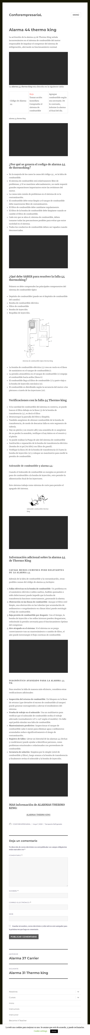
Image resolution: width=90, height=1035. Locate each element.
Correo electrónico (20, 903)
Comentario (15, 855)
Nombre (14, 891)
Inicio (11, 1003)
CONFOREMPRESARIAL (22, 824)
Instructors (14, 1009)
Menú (76, 15)
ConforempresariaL (25, 15)
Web (11, 914)
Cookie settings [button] (40, 1031)
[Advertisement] (38, 68)
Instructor (13, 1015)
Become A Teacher (18, 1020)
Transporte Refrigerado (53, 824)
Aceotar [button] (54, 1031)
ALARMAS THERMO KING (38, 814)
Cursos (12, 997)
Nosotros (13, 992)
